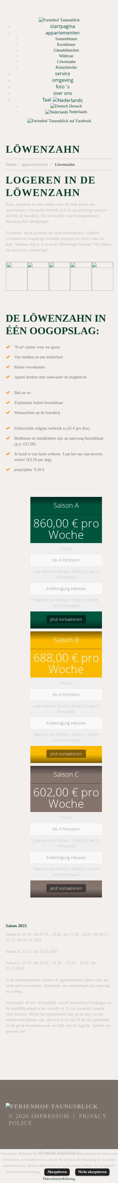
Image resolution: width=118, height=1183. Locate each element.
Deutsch (75, 106)
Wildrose (66, 56)
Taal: (47, 100)
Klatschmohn (66, 67)
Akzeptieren (57, 1172)
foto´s (63, 86)
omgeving (62, 80)
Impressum (50, 1116)
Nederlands (77, 112)
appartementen (63, 33)
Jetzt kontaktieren (66, 619)
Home (11, 164)
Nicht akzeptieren (92, 1172)
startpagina (62, 26)
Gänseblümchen (66, 50)
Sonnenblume (66, 39)
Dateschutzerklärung (59, 1178)
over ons (62, 93)
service (62, 73)
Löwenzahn (66, 62)
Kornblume (66, 44)
